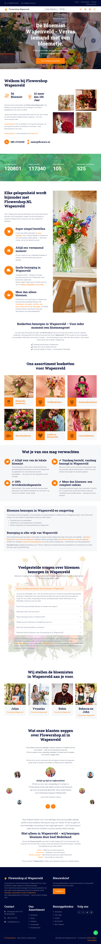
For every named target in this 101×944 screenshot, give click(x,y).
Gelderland (29, 539)
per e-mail (40, 284)
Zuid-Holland (19, 539)
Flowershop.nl (11, 938)
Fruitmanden (34, 924)
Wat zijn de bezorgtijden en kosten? (30, 627)
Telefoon (23, 284)
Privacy (94, 2)
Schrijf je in (59, 891)
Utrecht (57, 918)
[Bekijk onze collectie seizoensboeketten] (82, 386)
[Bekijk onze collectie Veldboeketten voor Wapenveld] (50, 386)
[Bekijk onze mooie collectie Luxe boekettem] (82, 420)
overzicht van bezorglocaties (32, 542)
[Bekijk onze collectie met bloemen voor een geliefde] (50, 420)
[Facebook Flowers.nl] (79, 912)
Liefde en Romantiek (52, 435)
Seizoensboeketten (88, 402)
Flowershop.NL (9, 124)
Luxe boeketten (86, 435)
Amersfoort (62, 539)
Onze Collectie (51, 9)
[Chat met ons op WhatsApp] (95, 932)
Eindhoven (70, 539)
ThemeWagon (92, 940)
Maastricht (32, 893)
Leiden (77, 539)
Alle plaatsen (59, 924)
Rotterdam (58, 912)
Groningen (7, 893)
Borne (39, 850)
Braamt (40, 857)
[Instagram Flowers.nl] (83, 912)
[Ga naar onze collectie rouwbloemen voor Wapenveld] (19, 420)
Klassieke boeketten (20, 402)
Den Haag (58, 915)
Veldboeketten (54, 402)
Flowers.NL (34, 133)
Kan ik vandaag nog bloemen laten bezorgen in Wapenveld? (40, 588)
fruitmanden (20, 304)
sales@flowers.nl (48, 643)
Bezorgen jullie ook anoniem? (28, 612)
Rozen (32, 918)
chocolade (28, 304)
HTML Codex (91, 938)
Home (77, 2)
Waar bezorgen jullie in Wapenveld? (30, 617)
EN (63, 9)
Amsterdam (59, 921)
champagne (37, 307)
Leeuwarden (16, 893)
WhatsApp (30, 284)
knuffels (36, 304)
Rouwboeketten (23, 435)
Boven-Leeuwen (34, 855)
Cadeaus (33, 921)
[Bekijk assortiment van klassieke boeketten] (19, 386)
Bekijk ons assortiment (50, 55)
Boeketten (34, 915)
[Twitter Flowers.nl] (87, 912)
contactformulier (19, 643)
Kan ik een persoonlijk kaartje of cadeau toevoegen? (37, 606)
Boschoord (40, 852)
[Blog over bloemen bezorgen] (91, 912)
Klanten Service (91, 4)
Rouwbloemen (35, 928)
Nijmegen (85, 539)
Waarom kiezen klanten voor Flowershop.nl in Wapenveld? (40, 632)
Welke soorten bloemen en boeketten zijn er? (34, 622)
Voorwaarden (85, 2)
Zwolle (23, 893)
